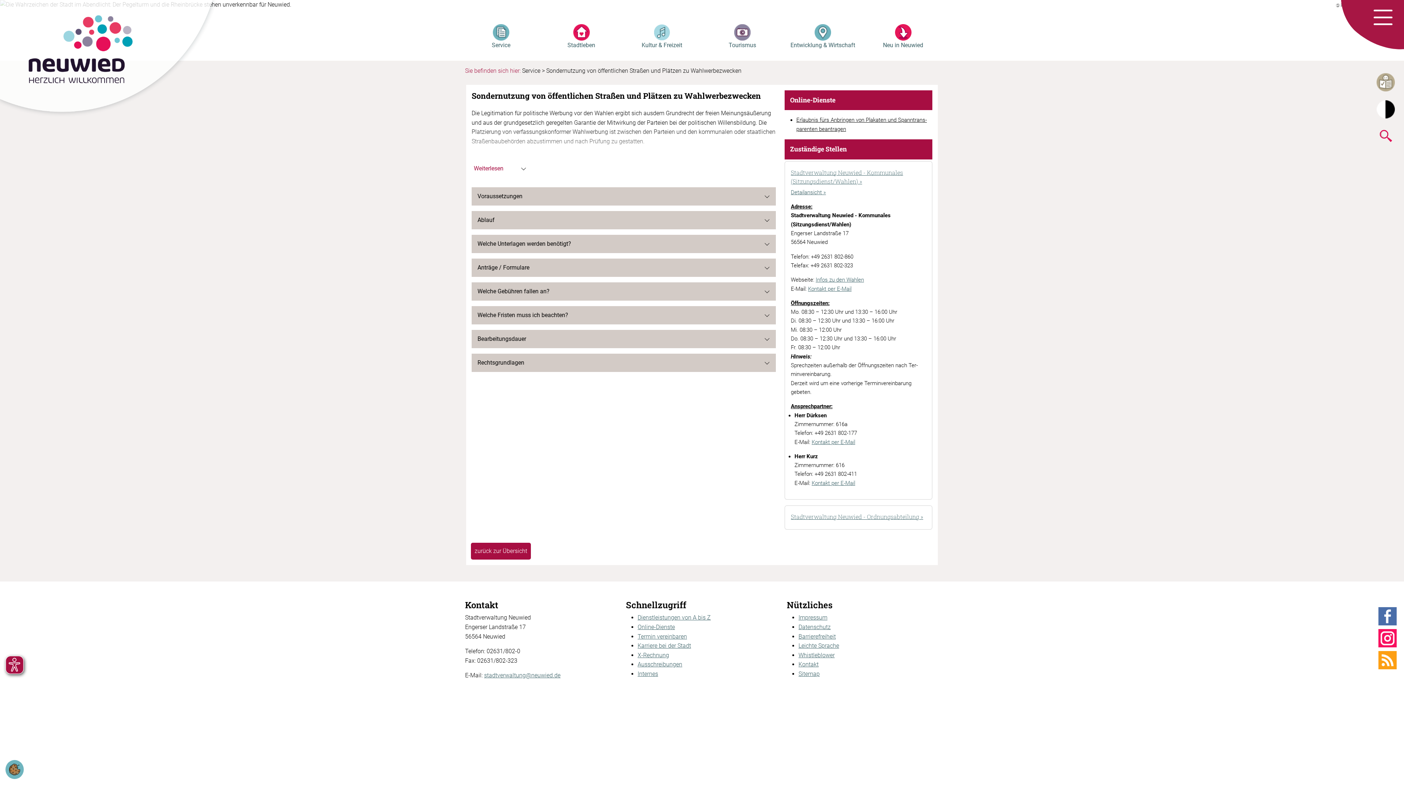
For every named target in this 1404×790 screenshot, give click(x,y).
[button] (1383, 18)
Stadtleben (581, 45)
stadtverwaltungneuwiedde (522, 675)
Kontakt (809, 664)
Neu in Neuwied (903, 45)
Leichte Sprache (819, 645)
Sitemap (809, 673)
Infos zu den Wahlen (840, 279)
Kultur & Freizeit (662, 45)
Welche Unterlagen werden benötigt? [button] (524, 243)
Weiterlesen (488, 168)
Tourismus (742, 45)
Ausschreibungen (660, 664)
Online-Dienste (656, 627)
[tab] (858, 178)
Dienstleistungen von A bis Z (674, 617)
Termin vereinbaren (662, 636)
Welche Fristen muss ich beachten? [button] (523, 315)
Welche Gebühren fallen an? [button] (514, 291)
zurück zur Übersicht (501, 551)
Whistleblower (817, 655)
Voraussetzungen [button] (500, 196)
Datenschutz (815, 627)
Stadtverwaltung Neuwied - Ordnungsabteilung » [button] (857, 516)
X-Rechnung (653, 655)
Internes (648, 673)
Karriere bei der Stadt (664, 645)
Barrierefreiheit (817, 636)
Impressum (813, 617)
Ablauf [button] (486, 220)
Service (501, 45)
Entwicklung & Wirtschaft (822, 45)
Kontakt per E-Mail (830, 289)
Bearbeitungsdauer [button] (502, 338)
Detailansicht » (808, 192)
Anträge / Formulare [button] (503, 267)
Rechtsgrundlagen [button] (501, 362)
